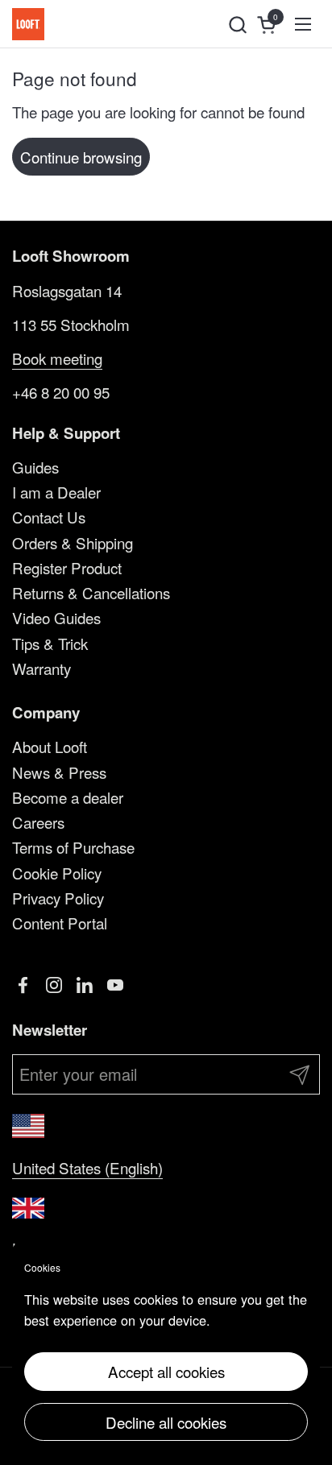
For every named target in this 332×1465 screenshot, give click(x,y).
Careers (38, 822)
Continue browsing (81, 157)
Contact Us (48, 517)
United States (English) (87, 1167)
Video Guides (56, 617)
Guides (35, 467)
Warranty (41, 668)
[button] (237, 24)
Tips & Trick (50, 643)
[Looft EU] (28, 24)
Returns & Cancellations (91, 592)
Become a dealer (67, 797)
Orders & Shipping (72, 542)
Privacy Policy (58, 897)
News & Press (59, 772)
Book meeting (57, 358)
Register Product (67, 567)
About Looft (49, 746)
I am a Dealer (56, 492)
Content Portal (59, 922)
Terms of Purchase (73, 847)
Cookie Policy (57, 873)
